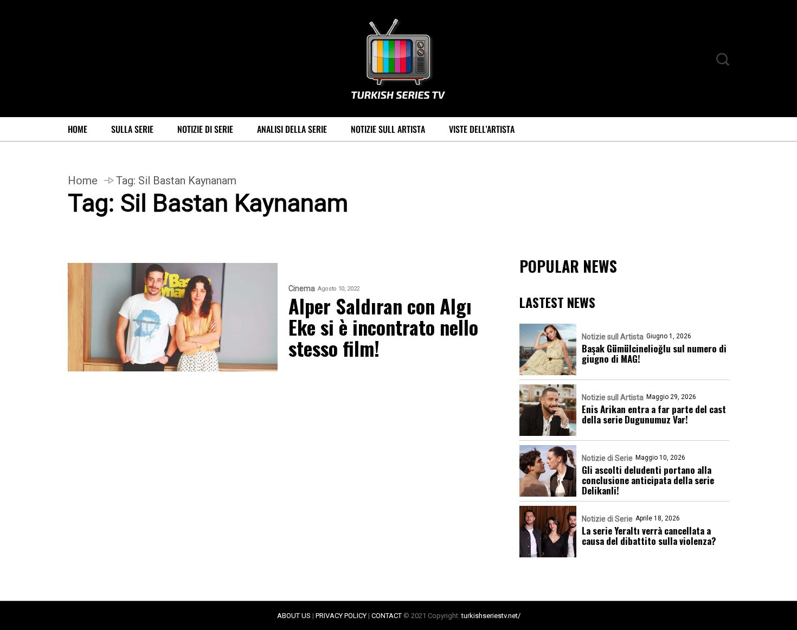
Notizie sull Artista (388, 129)
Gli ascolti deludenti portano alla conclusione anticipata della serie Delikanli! (648, 480)
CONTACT (386, 615)
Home (77, 129)
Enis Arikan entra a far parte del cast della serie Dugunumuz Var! (654, 414)
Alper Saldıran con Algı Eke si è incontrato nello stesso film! (383, 326)
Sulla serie (132, 129)
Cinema (301, 289)
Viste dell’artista (482, 129)
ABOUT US (294, 615)
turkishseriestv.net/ (490, 615)
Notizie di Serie (205, 129)
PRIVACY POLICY (341, 615)
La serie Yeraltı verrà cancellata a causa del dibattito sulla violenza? (649, 535)
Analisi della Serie (292, 129)
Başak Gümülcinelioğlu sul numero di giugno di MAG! (654, 353)
